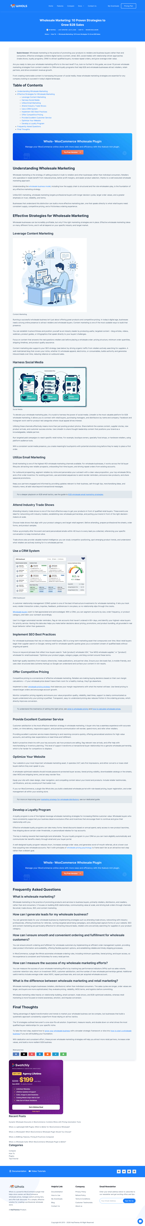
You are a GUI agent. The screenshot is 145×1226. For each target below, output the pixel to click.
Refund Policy (80, 1195)
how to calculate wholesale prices (106, 709)
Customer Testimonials (84, 1202)
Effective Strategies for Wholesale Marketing (36, 94)
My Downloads (113, 6)
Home (51, 6)
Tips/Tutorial (13, 1159)
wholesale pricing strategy (39, 687)
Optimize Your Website (31, 120)
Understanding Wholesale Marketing (32, 91)
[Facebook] (16, 1054)
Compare (70, 6)
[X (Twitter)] (24, 1054)
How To (80, 30)
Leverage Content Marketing (34, 97)
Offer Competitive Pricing (32, 115)
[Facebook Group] (124, 1171)
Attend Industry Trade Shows (34, 106)
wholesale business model (40, 186)
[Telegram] (55, 1054)
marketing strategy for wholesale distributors (60, 799)
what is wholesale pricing (77, 709)
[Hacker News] (47, 1054)
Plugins (11, 1156)
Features (60, 6)
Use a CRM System (30, 109)
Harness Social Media (30, 100)
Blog (53, 1202)
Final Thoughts (23, 129)
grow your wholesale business (57, 1031)
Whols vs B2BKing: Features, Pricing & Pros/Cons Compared (31, 1137)
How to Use (55, 1195)
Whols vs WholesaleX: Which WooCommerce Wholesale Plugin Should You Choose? (40, 1132)
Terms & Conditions (82, 1199)
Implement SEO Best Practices (34, 112)
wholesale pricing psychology (79, 848)
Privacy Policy (80, 1192)
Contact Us (92, 6)
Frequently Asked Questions (29, 126)
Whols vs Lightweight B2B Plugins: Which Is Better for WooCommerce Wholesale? (39, 1127)
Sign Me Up (129, 1201)
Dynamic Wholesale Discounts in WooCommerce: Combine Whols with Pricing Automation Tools (45, 1122)
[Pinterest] (32, 1054)
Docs (80, 6)
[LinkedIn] (39, 1054)
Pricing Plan (128, 6)
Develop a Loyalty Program (33, 123)
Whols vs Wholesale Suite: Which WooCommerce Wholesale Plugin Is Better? (37, 1142)
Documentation (57, 1192)
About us (78, 1206)
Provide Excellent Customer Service (36, 118)
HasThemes (15, 1210)
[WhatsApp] (63, 1054)
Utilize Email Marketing (31, 103)
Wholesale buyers (20, 612)
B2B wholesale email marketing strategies (85, 494)
